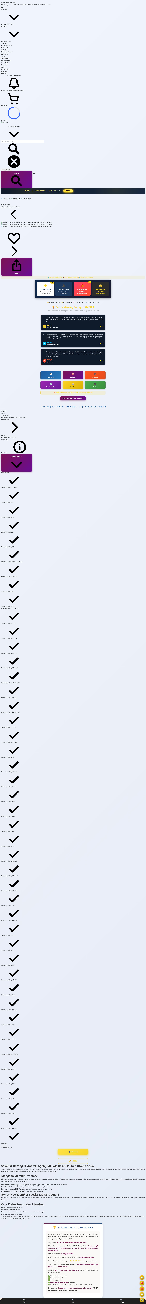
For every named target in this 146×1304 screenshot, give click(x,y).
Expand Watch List (7, 24)
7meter (5, 1179)
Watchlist (4, 50)
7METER (20, 5)
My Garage (4, 65)
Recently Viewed (6, 45)
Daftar (72, 1302)
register (14, 5)
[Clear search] (14, 161)
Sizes (2, 67)
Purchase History (6, 52)
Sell (2, 7)
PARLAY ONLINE (54, 191)
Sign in (8, 5)
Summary (4, 43)
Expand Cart (5, 105)
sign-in (8, 91)
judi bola (98, 1169)
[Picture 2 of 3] (16, 199)
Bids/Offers (5, 47)
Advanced (35, 173)
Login (24, 1302)
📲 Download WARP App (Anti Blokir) (73, 398)
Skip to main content (8, 3)
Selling (3, 56)
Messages (4, 71)
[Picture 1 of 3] (6, 199)
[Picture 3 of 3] (26, 199)
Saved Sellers (5, 63)
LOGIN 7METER (38, 5)
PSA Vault (4, 73)
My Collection (5, 69)
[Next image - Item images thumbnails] (14, 251)
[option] (73, 479)
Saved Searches (6, 61)
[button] (16, 179)
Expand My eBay (6, 41)
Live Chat (121, 1302)
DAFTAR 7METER (28, 5)
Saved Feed (4, 58)
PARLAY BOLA (47, 5)
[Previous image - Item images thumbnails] (14, 214)
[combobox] (22, 141)
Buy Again (4, 54)
